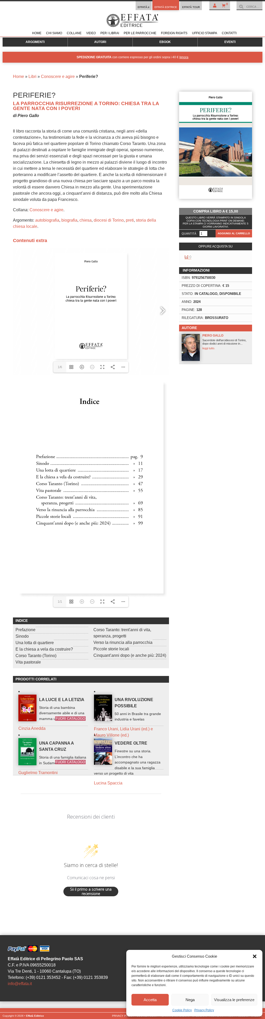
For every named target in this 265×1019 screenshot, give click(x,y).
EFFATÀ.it (143, 7)
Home (36, 33)
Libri (32, 76)
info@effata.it (20, 983)
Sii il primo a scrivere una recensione (91, 891)
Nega (190, 1000)
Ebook (165, 42)
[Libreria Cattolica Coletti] (188, 257)
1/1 (60, 601)
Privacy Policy (204, 1010)
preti (130, 220)
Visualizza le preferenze (234, 1000)
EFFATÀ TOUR (191, 7)
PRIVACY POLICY (123, 1015)
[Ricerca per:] (249, 7)
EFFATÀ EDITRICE (165, 7)
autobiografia (47, 220)
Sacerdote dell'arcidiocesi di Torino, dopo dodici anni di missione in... (224, 342)
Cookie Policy (182, 1010)
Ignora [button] (183, 57)
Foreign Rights (174, 33)
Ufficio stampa (204, 33)
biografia (69, 220)
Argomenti (35, 42)
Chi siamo (54, 33)
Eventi (229, 42)
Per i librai (109, 33)
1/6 (60, 367)
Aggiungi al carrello (234, 233)
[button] (254, 956)
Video (91, 33)
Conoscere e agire (58, 76)
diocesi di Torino (109, 220)
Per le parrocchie (140, 33)
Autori (100, 42)
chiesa (85, 220)
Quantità (189, 233)
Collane (74, 33)
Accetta (150, 1000)
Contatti (229, 33)
